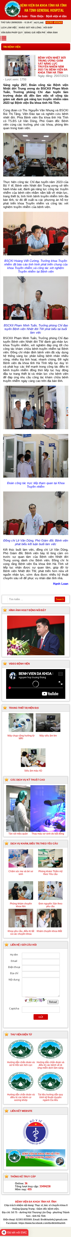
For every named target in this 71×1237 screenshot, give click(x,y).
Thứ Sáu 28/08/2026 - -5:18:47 (16, 22)
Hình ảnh (52, 32)
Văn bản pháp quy (12, 32)
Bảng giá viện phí (34, 32)
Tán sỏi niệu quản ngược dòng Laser (36, 833)
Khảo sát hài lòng (30, 27)
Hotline (48, 22)
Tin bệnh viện (12, 47)
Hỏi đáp (47, 27)
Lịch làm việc (9, 27)
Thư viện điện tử (21, 1034)
